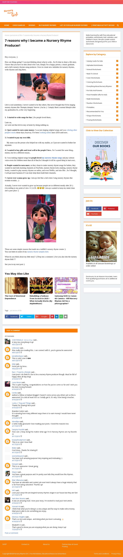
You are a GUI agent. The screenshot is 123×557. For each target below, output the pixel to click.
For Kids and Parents (102, 90)
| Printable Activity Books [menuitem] (102, 25)
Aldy (13, 364)
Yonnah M (16, 506)
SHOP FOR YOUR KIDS (9, 2)
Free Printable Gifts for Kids (102, 95)
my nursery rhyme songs (52, 158)
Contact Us (25, 544)
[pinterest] (110, 208)
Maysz (14, 472)
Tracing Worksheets (102, 120)
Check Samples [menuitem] (19, 25)
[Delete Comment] (21, 344)
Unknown (15, 348)
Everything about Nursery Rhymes (102, 86)
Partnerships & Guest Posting (70, 545)
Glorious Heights (18, 517)
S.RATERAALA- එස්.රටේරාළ (22, 340)
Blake (14, 448)
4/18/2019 (16, 503)
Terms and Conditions (101, 554)
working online (45, 133)
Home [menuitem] (6, 25)
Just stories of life (16, 35)
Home (7, 35)
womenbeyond (18, 456)
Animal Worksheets (102, 69)
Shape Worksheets (102, 116)
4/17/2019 (16, 426)
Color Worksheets (102, 78)
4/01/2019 (16, 344)
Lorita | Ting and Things (21, 403)
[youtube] (93, 214)
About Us (46, 544)
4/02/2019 (16, 368)
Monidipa (15, 421)
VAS (13, 490)
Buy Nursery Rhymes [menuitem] (47, 25)
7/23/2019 (16, 529)
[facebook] (93, 208)
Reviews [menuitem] (32, 25)
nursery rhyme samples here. (38, 252)
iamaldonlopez (17, 356)
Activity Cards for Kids (102, 61)
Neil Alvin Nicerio (18, 498)
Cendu (14, 393)
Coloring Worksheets (102, 82)
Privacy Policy (116, 554)
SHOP (4, 544)
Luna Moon (16, 382)
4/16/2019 (16, 379)
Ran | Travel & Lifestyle (21, 372)
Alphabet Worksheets (102, 65)
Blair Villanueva (18, 480)
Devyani (15, 464)
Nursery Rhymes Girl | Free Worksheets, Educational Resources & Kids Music (40, 554)
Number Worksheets (102, 103)
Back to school (102, 74)
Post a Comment (11, 533)
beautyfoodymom (19, 440)
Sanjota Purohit (18, 429)
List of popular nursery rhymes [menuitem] (74, 25)
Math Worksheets (102, 99)
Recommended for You (102, 111)
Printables (102, 107)
